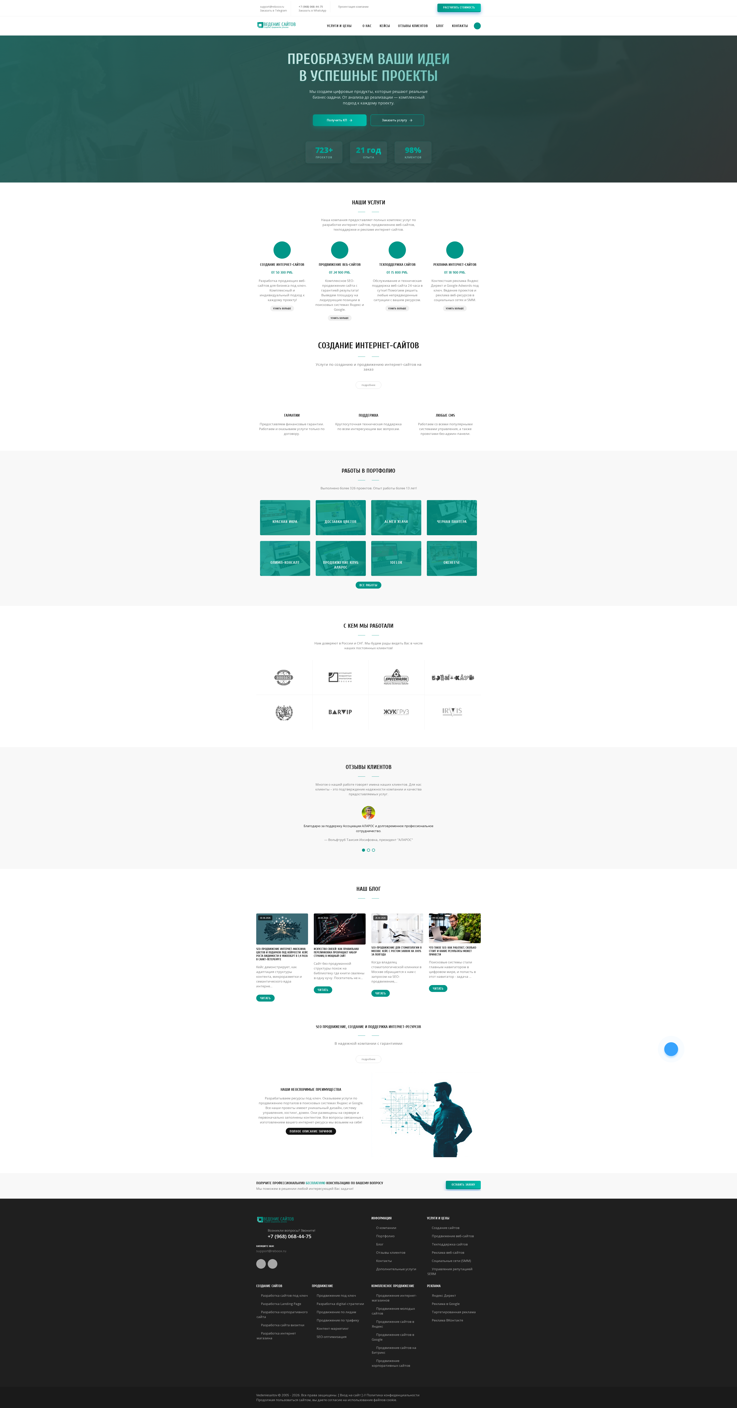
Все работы (368, 585)
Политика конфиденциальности (393, 1395)
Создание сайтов (445, 1227)
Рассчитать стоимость (459, 7)
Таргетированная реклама (454, 1312)
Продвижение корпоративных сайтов (391, 1363)
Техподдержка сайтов (450, 1244)
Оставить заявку (463, 1184)
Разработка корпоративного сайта (282, 1314)
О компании (386, 1227)
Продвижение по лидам (336, 1312)
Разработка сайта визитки (282, 1325)
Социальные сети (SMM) (451, 1261)
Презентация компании (353, 6)
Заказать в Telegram (273, 10)
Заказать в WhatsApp (312, 10)
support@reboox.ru (272, 6)
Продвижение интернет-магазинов (394, 1297)
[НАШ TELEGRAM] (671, 1049)
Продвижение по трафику (338, 1320)
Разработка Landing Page (281, 1303)
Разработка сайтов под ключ (284, 1295)
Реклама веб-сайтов (448, 1252)
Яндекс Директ (444, 1295)
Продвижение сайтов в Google (393, 1337)
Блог (379, 1244)
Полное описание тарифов (311, 1131)
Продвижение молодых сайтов (393, 1311)
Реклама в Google (446, 1303)
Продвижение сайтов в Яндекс (393, 1324)
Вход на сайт (350, 1395)
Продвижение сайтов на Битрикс (394, 1350)
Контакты (384, 1261)
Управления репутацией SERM (450, 1271)
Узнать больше (282, 308)
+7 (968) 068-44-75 (311, 6)
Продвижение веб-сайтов (453, 1236)
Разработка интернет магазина (276, 1335)
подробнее (368, 385)
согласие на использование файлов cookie (362, 1400)
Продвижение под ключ (336, 1295)
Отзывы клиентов (390, 1252)
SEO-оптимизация (332, 1337)
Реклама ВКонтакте (447, 1320)
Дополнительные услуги (396, 1269)
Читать (265, 998)
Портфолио (385, 1236)
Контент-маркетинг (333, 1328)
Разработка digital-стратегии (340, 1303)
